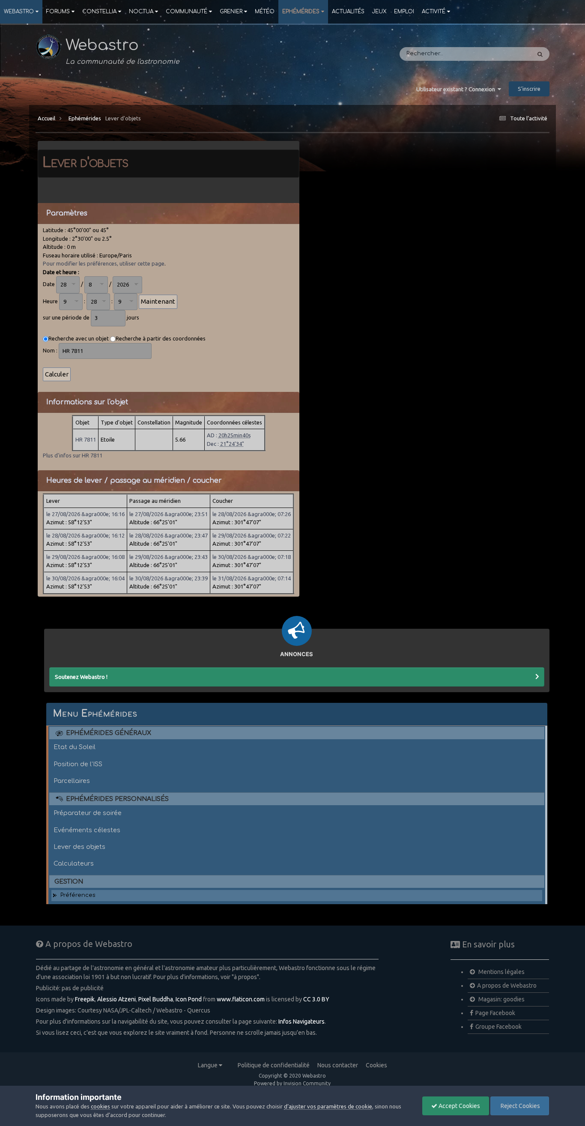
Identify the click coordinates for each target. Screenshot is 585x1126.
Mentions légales (501, 971)
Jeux (379, 12)
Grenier (231, 12)
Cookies (376, 1065)
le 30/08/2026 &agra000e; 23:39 (168, 578)
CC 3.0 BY (316, 999)
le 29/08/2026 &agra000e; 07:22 (251, 535)
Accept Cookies (458, 1105)
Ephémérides (300, 12)
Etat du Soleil (75, 747)
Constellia (99, 12)
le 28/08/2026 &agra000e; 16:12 (85, 535)
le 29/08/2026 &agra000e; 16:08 (85, 557)
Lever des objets (79, 846)
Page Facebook (495, 1013)
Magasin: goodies (501, 999)
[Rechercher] (540, 54)
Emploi (404, 12)
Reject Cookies (519, 1105)
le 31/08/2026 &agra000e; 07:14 (251, 578)
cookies (100, 1106)
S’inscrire (529, 89)
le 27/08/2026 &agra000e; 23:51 (168, 514)
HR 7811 (85, 439)
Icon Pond (189, 999)
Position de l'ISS (78, 764)
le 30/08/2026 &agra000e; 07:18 (251, 557)
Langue (208, 1065)
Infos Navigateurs (301, 1021)
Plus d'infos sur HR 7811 (72, 455)
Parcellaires (72, 780)
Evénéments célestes (87, 830)
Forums (58, 12)
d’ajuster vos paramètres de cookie (328, 1106)
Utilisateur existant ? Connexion (457, 89)
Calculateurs (74, 863)
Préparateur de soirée (88, 812)
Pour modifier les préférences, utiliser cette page (103, 263)
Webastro (19, 12)
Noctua (141, 12)
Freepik (85, 999)
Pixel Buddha (155, 999)
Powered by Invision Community (292, 1083)
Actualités (348, 12)
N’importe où (501, 54)
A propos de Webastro (507, 985)
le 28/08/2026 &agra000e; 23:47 (168, 535)
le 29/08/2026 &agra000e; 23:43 (168, 557)
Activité (433, 12)
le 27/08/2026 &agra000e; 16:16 (85, 514)
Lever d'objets (123, 118)
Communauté (186, 12)
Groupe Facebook (498, 1026)
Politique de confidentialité (274, 1065)
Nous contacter (337, 1065)
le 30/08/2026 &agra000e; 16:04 (85, 578)
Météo (265, 12)
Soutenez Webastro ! (81, 677)
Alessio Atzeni (116, 999)
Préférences (78, 895)
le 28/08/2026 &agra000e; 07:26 (251, 514)
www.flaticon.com (241, 999)
